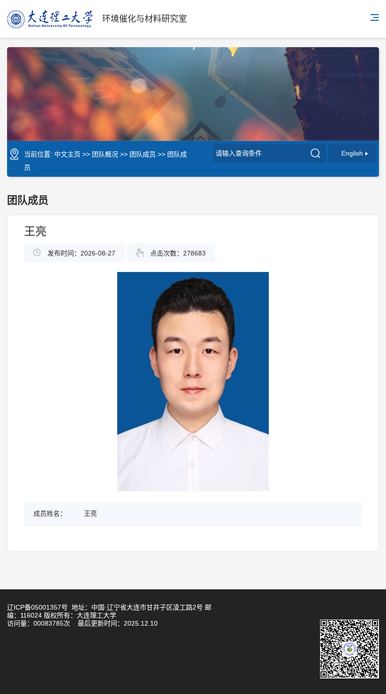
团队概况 (105, 154)
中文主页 (67, 154)
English (352, 153)
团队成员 (142, 154)
